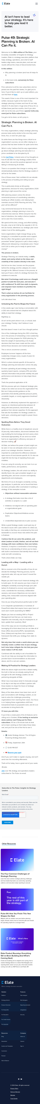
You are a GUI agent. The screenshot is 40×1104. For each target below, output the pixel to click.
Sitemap (12, 1095)
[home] (6, 3)
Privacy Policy (14, 1088)
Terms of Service (15, 1092)
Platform (3, 995)
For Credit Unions (5, 1019)
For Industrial (4, 1024)
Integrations (23, 1009)
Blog (2, 1036)
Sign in (22, 1046)
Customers (4, 1051)
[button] (36, 3)
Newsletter (4, 1041)
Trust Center (14, 1098)
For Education (4, 1014)
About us (22, 1036)
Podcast (3, 1055)
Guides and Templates (7, 1046)
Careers (22, 1041)
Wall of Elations (5, 1060)
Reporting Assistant (25, 1005)
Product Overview (5, 1005)
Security (22, 1014)
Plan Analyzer (23, 995)
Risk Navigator (24, 1000)
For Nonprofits (5, 1009)
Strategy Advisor (5, 1000)
